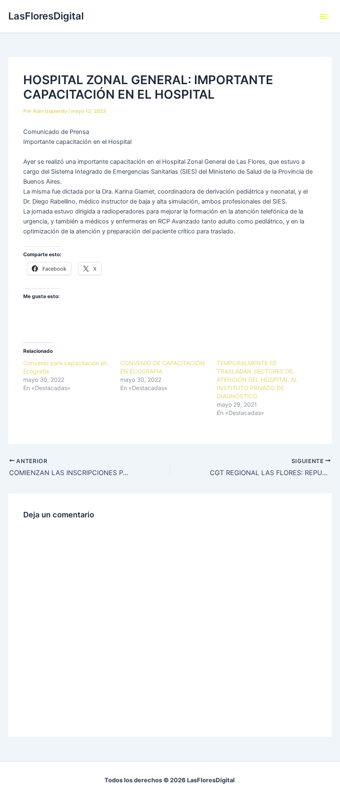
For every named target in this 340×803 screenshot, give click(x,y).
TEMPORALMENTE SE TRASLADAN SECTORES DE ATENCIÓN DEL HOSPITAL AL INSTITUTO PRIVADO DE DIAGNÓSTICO (257, 379)
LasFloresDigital (46, 16)
